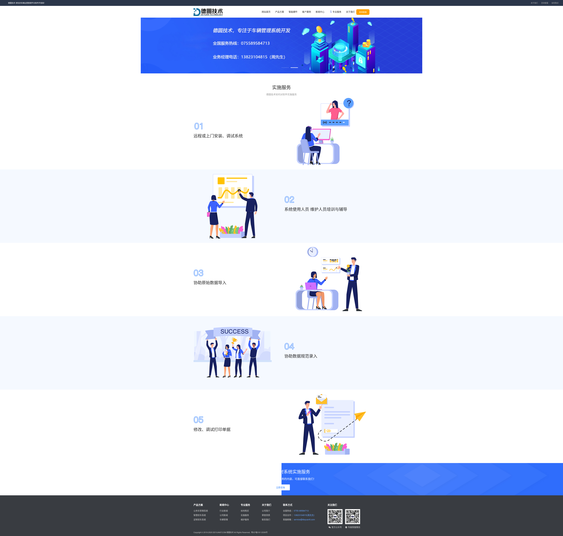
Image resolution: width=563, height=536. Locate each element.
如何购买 (555, 3)
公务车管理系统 (201, 510)
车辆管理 (224, 519)
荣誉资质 (266, 515)
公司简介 (266, 510)
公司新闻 (224, 515)
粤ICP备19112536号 (259, 532)
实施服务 (245, 515)
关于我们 (534, 3)
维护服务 (245, 519)
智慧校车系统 (200, 515)
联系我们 (266, 519)
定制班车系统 (200, 519)
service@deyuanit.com (304, 519)
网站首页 (266, 11)
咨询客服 (544, 3)
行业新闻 (224, 510)
